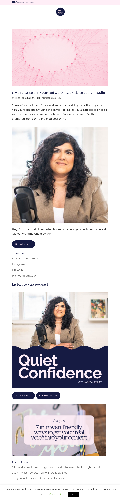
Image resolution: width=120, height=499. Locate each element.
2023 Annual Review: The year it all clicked (38, 478)
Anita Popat (21, 98)
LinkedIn (17, 270)
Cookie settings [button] (56, 494)
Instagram (18, 264)
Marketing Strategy (51, 98)
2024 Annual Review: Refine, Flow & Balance (39, 472)
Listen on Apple (23, 395)
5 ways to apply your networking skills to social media (58, 92)
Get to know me (23, 244)
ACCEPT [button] (73, 494)
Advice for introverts (25, 258)
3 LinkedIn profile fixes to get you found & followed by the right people (57, 467)
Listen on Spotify (48, 395)
